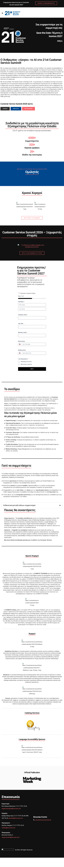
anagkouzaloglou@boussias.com (11, 808)
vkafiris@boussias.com (8, 828)
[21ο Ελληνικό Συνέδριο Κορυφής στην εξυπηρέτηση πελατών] (32, 247)
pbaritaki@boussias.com (15, 818)
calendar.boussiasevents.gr (43, 820)
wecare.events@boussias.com (11, 837)
